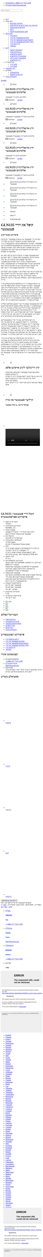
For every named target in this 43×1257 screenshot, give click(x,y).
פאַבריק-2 (13, 66)
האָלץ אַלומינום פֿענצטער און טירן (21, 42)
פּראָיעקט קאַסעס (16, 74)
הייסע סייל (13, 36)
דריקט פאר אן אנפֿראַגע (9, 900)
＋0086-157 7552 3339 (22, 3)
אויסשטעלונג (14, 72)
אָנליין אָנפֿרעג (10, 626)
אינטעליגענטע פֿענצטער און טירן (21, 40)
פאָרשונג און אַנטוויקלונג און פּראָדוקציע (23, 25)
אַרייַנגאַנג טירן (15, 44)
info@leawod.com (19, 5)
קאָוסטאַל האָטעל (16, 50)
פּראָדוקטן (9, 34)
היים (7, 19)
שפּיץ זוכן (4, 907)
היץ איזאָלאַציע (15, 60)
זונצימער (13, 46)
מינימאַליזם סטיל (16, 52)
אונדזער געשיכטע (16, 23)
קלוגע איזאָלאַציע (16, 54)
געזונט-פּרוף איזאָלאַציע (18, 56)
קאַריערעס (9, 628)
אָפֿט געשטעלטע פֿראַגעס (19, 32)
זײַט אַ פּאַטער (10, 68)
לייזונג (7, 48)
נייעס (12, 29)
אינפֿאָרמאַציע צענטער (13, 623)
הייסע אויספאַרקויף (12, 639)
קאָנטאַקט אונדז (11, 77)
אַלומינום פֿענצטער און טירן (19, 38)
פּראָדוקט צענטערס (12, 621)
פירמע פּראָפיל (10, 619)
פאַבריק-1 (13, 64)
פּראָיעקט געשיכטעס (17, 27)
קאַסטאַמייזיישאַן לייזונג (18, 58)
